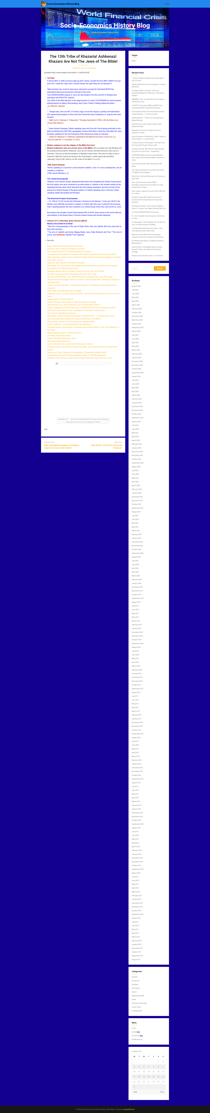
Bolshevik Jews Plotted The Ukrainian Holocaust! (66, 249)
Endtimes (135, 984)
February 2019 (137, 625)
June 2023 (135, 429)
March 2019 (136, 621)
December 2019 (137, 587)
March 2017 (136, 711)
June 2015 (135, 790)
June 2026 (135, 294)
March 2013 (136, 892)
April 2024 (135, 391)
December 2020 (137, 542)
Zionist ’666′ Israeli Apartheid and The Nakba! (64, 291)
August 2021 (136, 512)
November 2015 (137, 771)
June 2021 (135, 519)
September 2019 (138, 598)
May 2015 (135, 794)
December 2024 (137, 361)
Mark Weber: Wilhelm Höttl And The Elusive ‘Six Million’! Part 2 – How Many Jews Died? (80, 316)
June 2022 (135, 474)
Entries (136, 1032)
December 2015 (137, 768)
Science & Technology (139, 1003)
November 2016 (137, 726)
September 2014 (138, 824)
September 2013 (138, 869)
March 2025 (136, 350)
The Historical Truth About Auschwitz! (61, 313)
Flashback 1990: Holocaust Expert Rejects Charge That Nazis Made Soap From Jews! (80, 358)
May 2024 (135, 388)
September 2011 (138, 956)
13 (149, 1072)
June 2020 (135, 564)
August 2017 (136, 692)
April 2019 (135, 617)
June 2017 (135, 700)
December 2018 (137, 632)
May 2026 (135, 297)
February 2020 (137, 579)
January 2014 (136, 854)
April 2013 (135, 888)
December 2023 (137, 406)
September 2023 (138, 418)
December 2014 (137, 813)
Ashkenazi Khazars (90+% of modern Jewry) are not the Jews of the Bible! (75, 271)
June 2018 (135, 655)
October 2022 (136, 459)
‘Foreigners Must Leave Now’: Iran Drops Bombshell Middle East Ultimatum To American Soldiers (148, 93)
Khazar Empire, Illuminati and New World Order (65, 246)
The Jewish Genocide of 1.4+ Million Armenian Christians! (69, 252)
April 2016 (135, 752)
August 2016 (136, 737)
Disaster (134, 977)
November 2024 (137, 365)
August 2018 (136, 647)
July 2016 (135, 741)
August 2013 (136, 873)
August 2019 (136, 602)
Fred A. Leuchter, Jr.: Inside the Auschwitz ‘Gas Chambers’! (69, 324)
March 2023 (136, 440)
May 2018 (135, 658)
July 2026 (135, 290)
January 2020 (136, 583)
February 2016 (137, 760)
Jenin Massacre (53, 282)
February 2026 (137, 309)
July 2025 (135, 335)
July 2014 (135, 831)
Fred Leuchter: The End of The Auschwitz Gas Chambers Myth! (71, 322)
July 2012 (135, 922)
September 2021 (138, 508)
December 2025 (137, 316)
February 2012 (137, 941)
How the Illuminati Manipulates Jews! (61, 338)
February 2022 (137, 489)
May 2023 (135, 433)
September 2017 (138, 689)
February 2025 (137, 354)
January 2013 (136, 899)
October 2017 (136, 685)
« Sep (135, 1092)
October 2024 (136, 369)
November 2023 (137, 410)
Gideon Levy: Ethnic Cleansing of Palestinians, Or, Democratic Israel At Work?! (77, 352)
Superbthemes (128, 1109)
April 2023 (135, 436)
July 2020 (135, 561)
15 (158, 1072)
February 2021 (137, 534)
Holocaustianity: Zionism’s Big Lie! (60, 299)
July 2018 (135, 651)
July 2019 (135, 606)
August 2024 (136, 376)
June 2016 (135, 745)
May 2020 (135, 568)
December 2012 (137, 903)
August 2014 (136, 828)
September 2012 (138, 914)
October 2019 (136, 594)
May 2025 (135, 342)
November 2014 (137, 816)
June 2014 (135, 835)
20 (149, 1077)
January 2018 (136, 673)
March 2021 (136, 531)
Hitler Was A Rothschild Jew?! (58, 341)
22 (158, 1077)
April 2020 (135, 572)
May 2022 (135, 478)
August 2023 (136, 421)
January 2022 (136, 493)
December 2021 (137, 497)
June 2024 (135, 384)
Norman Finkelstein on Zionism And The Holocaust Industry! (70, 344)
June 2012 (135, 925)
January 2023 (136, 448)
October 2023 (136, 414)
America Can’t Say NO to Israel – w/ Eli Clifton (147, 256)
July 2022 (135, 470)
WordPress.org (137, 1039)
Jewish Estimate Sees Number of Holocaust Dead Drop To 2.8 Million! (74, 319)
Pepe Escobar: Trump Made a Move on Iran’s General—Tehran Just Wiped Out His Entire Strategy (147, 249)
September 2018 (138, 643)
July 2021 (135, 516)
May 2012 (135, 929)
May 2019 (135, 613)
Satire (134, 999)
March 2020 (136, 576)
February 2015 (137, 805)
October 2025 (136, 324)
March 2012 (136, 937)
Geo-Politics (136, 988)
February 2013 (137, 895)
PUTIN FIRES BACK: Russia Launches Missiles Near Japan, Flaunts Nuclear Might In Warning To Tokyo (148, 157)
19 (144, 1077)
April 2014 (135, 843)
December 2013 (137, 858)
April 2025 (135, 346)
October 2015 (136, 775)
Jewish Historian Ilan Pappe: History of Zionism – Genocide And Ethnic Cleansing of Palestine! (83, 280)
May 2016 (135, 749)
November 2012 (137, 907)
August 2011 (136, 959)
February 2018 (137, 670)
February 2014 (137, 850)
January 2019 (136, 628)
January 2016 (136, 764)
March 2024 (136, 395)
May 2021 (135, 523)
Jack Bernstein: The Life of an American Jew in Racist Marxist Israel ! (73, 305)
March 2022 (136, 485)
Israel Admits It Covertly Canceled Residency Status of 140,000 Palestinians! (76, 355)
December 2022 (137, 452)
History (134, 992)
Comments (137, 1036)
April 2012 (135, 933)
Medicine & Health (138, 996)
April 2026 (135, 301)
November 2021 (137, 500)
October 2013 (136, 865)
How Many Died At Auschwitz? (59, 336)
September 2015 (138, 779)
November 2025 (137, 320)
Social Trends (136, 1007)
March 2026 (136, 305)
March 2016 (136, 756)
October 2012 (136, 911)
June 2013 (135, 880)
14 (153, 1072)
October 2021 (136, 504)
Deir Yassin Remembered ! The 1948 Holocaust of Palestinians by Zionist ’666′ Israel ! (80, 277)
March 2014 (136, 847)
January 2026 (136, 312)
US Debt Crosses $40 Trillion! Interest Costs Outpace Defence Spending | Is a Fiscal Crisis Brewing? (147, 199)
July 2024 (135, 380)
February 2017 (137, 715)
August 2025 (136, 331)
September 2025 (138, 327)
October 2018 (136, 640)
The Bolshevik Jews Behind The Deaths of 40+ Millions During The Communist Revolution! (81, 254)
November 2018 (137, 636)
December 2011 (137, 948)
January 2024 (136, 403)
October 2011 (136, 952)
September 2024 (138, 373)
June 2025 (135, 339)
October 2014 (136, 820)
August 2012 (136, 918)
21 (153, 1077)
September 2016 (138, 734)
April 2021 (135, 527)
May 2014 (135, 839)
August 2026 (136, 286)
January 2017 (136, 719)
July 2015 (135, 786)
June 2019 (135, 609)
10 (134, 1072)
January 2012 (136, 944)
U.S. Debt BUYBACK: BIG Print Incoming (145, 212)
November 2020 (137, 546)
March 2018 (136, 666)
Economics (135, 981)
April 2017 (135, 707)
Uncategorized (137, 1011)
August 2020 (136, 557)
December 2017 (137, 677)
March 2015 (136, 801)
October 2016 (136, 730)
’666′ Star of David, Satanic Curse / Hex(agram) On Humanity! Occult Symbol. (76, 310)
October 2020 (136, 549)
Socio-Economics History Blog (63, 4)
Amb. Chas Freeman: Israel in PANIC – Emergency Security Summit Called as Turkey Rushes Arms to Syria (147, 184)
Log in (134, 1028)
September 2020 (138, 553)
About (167, 4)
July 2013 (135, 877)
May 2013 (135, 884)
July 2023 (135, 425)
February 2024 (137, 399)
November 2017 (137, 681)
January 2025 (136, 357)
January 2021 (136, 538)
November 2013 (137, 862)
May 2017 (135, 704)
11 (139, 1072)
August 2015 (136, 783)
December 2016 (137, 722)
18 (139, 1077)
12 (144, 1072)
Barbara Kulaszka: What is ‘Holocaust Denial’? (64, 333)
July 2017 (135, 696)
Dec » (162, 1092)
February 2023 (137, 444)
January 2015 (136, 809)
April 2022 (135, 482)
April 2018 (135, 662)
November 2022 (137, 455)
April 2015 (135, 798)
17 (134, 1077)
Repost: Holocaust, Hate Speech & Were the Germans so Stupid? (72, 302)
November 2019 (137, 591)
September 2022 (138, 463)
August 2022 (136, 467)
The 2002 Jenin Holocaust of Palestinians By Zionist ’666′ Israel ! (72, 274)
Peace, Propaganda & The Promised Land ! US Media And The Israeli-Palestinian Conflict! (81, 308)
